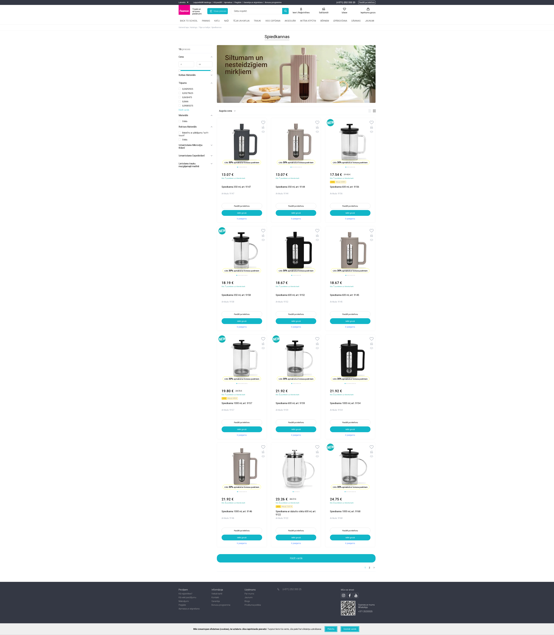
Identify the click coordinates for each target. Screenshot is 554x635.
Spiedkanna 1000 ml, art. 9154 (345, 403)
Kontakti (215, 597)
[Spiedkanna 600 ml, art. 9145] (350, 251)
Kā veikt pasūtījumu (187, 597)
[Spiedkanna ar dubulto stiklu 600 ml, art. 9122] (296, 467)
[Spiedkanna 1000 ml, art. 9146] (242, 467)
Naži (226, 21)
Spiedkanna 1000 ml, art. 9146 (237, 511)
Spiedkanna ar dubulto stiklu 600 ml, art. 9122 (296, 513)
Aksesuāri (290, 21)
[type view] (369, 110)
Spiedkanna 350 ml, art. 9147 (236, 186)
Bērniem (324, 21)
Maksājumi (184, 601)
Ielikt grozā (241, 213)
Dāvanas (356, 21)
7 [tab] (246, 167)
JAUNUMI (369, 21)
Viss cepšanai (272, 21)
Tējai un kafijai (241, 21)
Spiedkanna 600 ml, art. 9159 (290, 403)
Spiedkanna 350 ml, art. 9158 (236, 295)
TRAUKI (257, 21)
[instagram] (343, 595)
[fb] (349, 595)
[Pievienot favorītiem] (263, 123)
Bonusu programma (273, 2)
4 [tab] (241, 167)
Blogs (247, 601)
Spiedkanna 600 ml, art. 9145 (344, 295)
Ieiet (295, 12)
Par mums (249, 594)
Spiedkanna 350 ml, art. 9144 (290, 186)
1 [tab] (237, 167)
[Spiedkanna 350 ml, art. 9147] (242, 143)
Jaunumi (248, 597)
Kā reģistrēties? (185, 594)
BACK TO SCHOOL (189, 21)
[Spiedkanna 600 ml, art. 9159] (296, 359)
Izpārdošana (340, 21)
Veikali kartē (217, 594)
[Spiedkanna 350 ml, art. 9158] (242, 251)
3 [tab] (240, 167)
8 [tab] (301, 167)
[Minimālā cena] (186, 64)
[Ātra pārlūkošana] (263, 132)
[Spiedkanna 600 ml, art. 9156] (350, 143)
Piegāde (237, 2)
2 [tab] (238, 167)
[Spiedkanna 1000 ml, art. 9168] (350, 467)
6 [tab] (244, 167)
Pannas (206, 21)
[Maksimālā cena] (204, 64)
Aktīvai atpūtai (308, 21)
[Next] (373, 567)
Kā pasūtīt (218, 2)
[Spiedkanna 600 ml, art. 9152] (296, 251)
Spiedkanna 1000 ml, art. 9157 (237, 403)
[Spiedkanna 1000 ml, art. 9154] (350, 359)
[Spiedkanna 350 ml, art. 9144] (296, 143)
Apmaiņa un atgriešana (189, 609)
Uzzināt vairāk (350, 629)
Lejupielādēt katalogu (202, 2)
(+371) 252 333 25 (345, 2)
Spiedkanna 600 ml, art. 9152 (290, 295)
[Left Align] (285, 11)
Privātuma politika (253, 605)
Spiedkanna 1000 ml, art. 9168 (345, 511)
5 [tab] (243, 167)
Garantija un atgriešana (253, 2)
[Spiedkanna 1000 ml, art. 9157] (242, 359)
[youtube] (356, 595)
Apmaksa (228, 2)
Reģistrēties (304, 12)
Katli (217, 21)
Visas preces (220, 11)
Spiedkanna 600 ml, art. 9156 (344, 186)
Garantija (216, 601)
